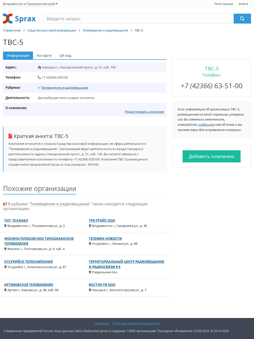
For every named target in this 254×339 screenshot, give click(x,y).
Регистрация (223, 4)
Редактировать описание (144, 111)
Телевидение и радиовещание (105, 30)
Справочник (12, 30)
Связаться (101, 323)
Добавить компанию (211, 156)
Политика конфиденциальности (136, 323)
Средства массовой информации (51, 30)
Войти (243, 4)
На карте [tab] (44, 55)
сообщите (206, 124)
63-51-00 (212, 85)
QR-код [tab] (65, 55)
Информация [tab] (18, 55)
